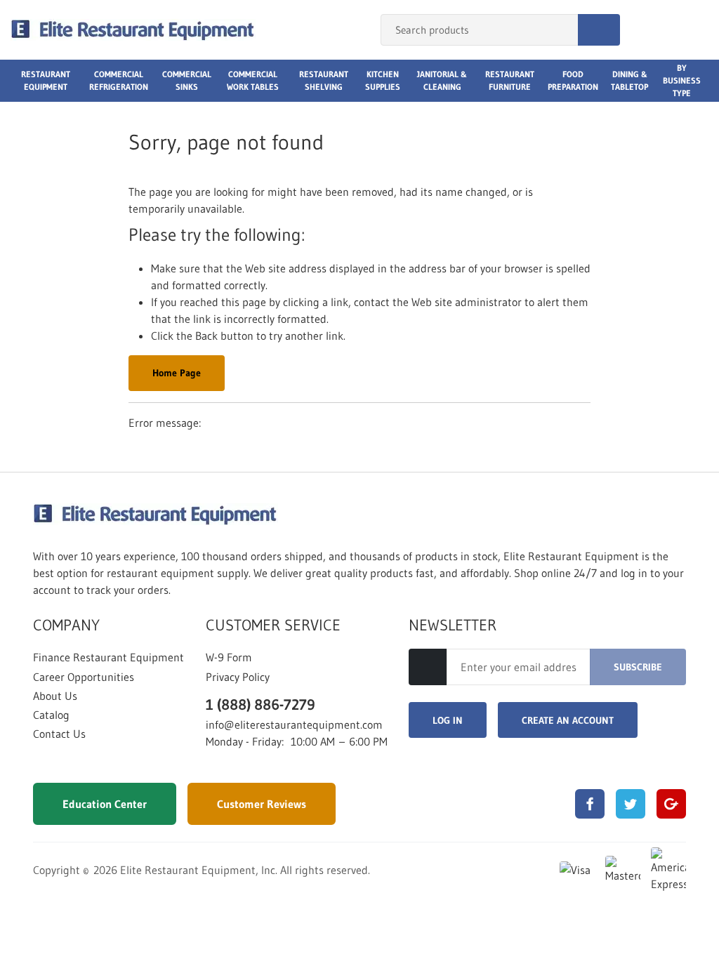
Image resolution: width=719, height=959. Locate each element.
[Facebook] (590, 804)
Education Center (104, 804)
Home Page (176, 372)
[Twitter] (630, 804)
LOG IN (448, 720)
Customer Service (273, 625)
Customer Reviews (261, 804)
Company (66, 625)
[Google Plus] (671, 804)
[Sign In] (646, 30)
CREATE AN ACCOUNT (568, 720)
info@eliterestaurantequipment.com (294, 724)
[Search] (599, 30)
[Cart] (693, 30)
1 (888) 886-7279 (260, 704)
